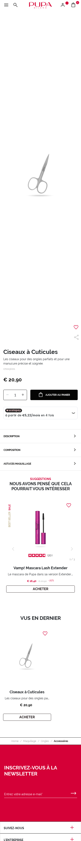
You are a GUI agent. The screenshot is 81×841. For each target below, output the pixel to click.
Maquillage (29, 741)
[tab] (40, 436)
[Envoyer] (73, 792)
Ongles (45, 741)
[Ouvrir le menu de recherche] (15, 5)
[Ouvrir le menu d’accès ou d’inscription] (64, 5)
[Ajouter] (23, 395)
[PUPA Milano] (40, 5)
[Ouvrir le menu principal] (6, 5)
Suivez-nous (14, 828)
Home (14, 741)
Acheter (40, 589)
